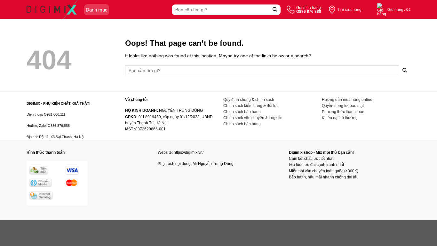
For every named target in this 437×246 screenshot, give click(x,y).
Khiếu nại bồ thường (340, 118)
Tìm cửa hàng (350, 9)
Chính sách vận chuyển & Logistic (252, 118)
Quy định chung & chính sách (248, 99)
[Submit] (275, 9)
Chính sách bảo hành (242, 112)
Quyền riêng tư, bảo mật (343, 105)
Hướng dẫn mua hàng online (347, 99)
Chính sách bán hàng (242, 124)
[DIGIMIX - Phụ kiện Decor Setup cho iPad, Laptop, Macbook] (52, 9)
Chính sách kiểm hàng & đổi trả (250, 105)
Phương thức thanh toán (343, 112)
